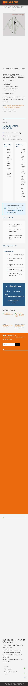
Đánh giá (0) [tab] (5, 122)
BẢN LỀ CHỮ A (11, 107)
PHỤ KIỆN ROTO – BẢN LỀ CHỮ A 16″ (8, 326)
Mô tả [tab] (4, 119)
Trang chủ (7, 6)
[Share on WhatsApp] (4, 111)
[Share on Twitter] (9, 111)
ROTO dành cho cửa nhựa (10, 106)
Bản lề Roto (20, 7)
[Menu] (24, 3)
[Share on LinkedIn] (16, 111)
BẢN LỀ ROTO (17, 107)
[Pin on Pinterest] (14, 111)
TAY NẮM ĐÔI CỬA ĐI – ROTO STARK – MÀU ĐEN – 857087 (20, 326)
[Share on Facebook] (6, 111)
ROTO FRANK (15, 6)
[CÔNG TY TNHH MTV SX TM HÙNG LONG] (10, 3)
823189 (6, 107)
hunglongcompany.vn (13, 300)
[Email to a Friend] (11, 111)
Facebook (14, 303)
